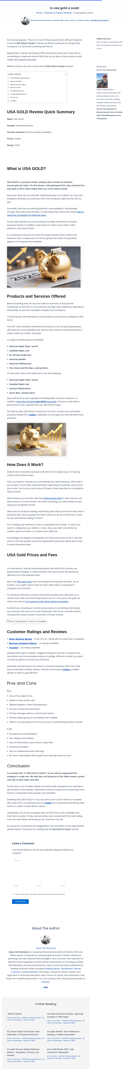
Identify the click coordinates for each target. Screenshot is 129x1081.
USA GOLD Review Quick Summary (19, 78)
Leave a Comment (70, 20)
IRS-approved (24, 581)
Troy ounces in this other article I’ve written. (47, 601)
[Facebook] (44, 987)
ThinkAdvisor (67, 968)
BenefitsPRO (32, 971)
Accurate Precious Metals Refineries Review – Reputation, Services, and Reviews (23, 1052)
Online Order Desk (53, 498)
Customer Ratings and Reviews (18, 94)
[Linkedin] (45, 987)
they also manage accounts (36, 401)
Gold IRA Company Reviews (100, 20)
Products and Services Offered (18, 84)
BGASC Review (14, 1014)
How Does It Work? (15, 87)
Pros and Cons (14, 97)
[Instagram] (47, 987)
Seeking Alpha (52, 968)
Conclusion (13, 100)
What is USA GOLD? (15, 81)
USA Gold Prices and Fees (17, 91)
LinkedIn (45, 981)
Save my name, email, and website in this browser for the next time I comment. (40, 894)
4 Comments (52, 1056)
